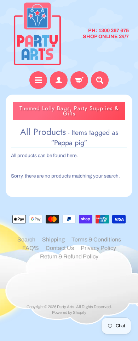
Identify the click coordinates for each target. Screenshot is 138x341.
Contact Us (60, 248)
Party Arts (65, 307)
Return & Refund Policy (69, 256)
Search (26, 240)
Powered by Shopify (69, 312)
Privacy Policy (98, 248)
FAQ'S (30, 248)
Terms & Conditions (96, 240)
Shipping (53, 240)
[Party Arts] (37, 34)
